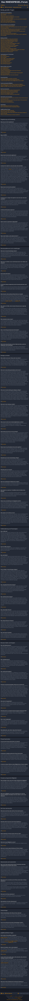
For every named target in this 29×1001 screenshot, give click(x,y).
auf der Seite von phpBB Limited (10, 941)
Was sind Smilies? (4, 57)
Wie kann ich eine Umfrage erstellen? (7, 42)
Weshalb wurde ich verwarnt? (5, 47)
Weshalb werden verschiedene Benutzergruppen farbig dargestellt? (12, 72)
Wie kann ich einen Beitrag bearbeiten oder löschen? (9, 40)
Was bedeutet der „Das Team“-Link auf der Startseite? (9, 74)
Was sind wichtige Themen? (5, 61)
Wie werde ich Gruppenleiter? (5, 71)
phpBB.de (17, 301)
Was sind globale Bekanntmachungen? (7, 59)
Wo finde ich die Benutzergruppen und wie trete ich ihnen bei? (11, 70)
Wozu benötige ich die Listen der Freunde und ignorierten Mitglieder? (12, 84)
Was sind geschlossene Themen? (6, 62)
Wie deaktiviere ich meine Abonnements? (7, 102)
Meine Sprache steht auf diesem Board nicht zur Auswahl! (10, 30)
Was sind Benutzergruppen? (5, 69)
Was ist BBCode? (3, 55)
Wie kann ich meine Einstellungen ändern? (7, 25)
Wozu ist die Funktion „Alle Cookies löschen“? (8, 22)
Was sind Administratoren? (5, 67)
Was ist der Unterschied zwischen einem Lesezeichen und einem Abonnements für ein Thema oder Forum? (14, 98)
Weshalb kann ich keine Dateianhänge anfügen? (8, 46)
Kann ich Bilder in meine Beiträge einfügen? (8, 58)
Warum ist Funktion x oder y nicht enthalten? (8, 111)
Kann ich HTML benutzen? (5, 56)
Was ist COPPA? (3, 14)
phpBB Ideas (3, 950)
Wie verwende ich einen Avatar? (6, 32)
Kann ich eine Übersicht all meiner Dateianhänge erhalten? (10, 106)
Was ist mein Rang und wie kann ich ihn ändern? (9, 33)
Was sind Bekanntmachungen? (6, 60)
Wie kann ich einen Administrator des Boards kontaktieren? (10, 114)
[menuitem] (3, 5)
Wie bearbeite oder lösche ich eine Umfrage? (8, 44)
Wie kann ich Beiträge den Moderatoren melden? (9, 48)
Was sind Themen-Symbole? (5, 63)
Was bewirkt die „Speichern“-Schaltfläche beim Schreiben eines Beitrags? (13, 49)
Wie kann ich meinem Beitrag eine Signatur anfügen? (9, 41)
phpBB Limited (8, 301)
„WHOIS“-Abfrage (4, 962)
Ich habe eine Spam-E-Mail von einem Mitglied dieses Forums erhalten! (12, 80)
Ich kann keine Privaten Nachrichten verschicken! (9, 78)
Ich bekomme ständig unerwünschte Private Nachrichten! (10, 79)
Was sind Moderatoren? (4, 68)
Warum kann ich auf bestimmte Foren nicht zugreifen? (9, 45)
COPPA (10, 169)
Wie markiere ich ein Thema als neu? (7, 51)
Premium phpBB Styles (18, 997)
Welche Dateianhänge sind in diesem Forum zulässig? (9, 105)
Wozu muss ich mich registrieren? (6, 13)
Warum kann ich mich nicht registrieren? (7, 15)
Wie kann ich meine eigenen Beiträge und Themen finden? (10, 94)
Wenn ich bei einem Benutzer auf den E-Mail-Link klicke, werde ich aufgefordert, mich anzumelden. (14, 35)
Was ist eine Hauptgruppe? (5, 73)
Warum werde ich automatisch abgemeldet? (8, 21)
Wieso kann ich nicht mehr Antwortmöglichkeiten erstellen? (10, 43)
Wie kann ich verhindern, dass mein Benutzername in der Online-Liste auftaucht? (14, 26)
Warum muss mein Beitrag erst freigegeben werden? (9, 50)
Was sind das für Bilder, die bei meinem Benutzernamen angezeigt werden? (13, 31)
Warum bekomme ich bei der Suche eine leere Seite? (9, 92)
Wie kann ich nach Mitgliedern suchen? (7, 93)
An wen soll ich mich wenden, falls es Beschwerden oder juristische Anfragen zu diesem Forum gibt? (14, 113)
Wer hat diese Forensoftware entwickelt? (7, 110)
